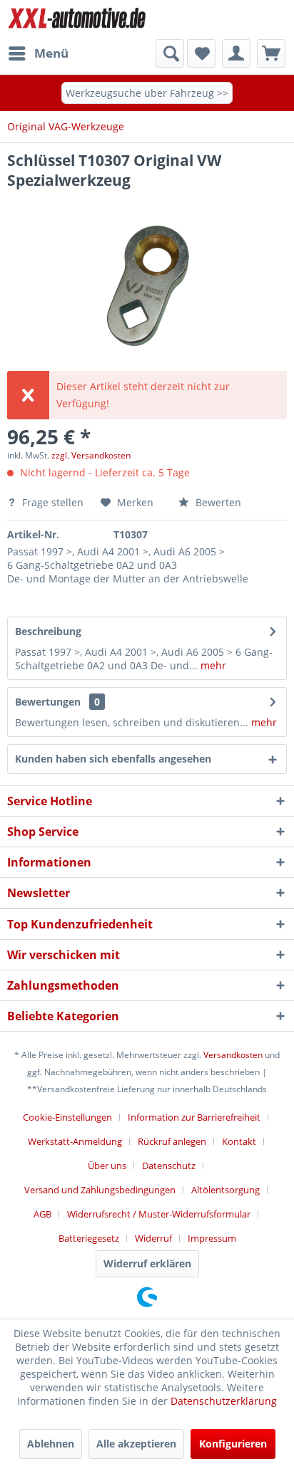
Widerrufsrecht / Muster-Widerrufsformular (158, 1214)
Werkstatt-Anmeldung (75, 1141)
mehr (212, 665)
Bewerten (217, 502)
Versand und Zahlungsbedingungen (100, 1189)
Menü (51, 53)
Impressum (212, 1238)
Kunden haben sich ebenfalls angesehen (113, 758)
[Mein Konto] (236, 53)
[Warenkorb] (271, 53)
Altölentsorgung (225, 1189)
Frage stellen (52, 502)
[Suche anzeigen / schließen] (170, 53)
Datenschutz (169, 1165)
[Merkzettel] (201, 53)
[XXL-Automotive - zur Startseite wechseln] (77, 19)
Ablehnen (50, 1443)
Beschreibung (48, 631)
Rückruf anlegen (172, 1141)
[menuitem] (38, 53)
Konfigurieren (233, 1443)
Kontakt (239, 1141)
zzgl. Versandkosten (91, 455)
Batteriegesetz (89, 1238)
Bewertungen (48, 701)
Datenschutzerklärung (224, 1401)
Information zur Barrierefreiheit (194, 1117)
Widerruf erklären (147, 1263)
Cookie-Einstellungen (67, 1117)
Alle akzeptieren (136, 1443)
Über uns (107, 1165)
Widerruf (153, 1238)
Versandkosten (233, 1055)
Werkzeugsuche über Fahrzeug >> (147, 93)
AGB (42, 1214)
